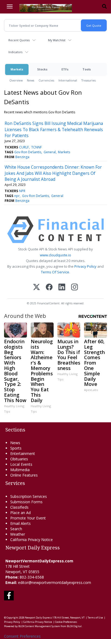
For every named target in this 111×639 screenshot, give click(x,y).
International (67, 80)
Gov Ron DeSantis (27, 152)
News (30, 80)
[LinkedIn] (61, 287)
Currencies (46, 80)
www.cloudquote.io (55, 255)
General (50, 152)
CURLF (24, 147)
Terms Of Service (55, 272)
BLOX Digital (74, 626)
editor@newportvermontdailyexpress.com (54, 582)
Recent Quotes (19, 40)
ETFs (64, 69)
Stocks (42, 69)
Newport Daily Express (38, 617)
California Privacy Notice (37, 622)
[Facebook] (49, 287)
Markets (17, 69)
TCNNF (36, 147)
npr (17, 195)
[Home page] (45, 7)
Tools (86, 69)
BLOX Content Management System (39, 626)
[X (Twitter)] (36, 287)
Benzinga (22, 157)
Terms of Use (95, 617)
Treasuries (88, 80)
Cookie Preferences (66, 622)
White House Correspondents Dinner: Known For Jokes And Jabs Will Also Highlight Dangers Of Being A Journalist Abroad (53, 173)
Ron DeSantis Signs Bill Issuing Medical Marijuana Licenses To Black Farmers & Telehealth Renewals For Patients (54, 129)
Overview (16, 80)
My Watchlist (56, 40)
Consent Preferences (22, 636)
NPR (22, 191)
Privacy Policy (85, 266)
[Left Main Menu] (9, 6)
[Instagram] (74, 287)
